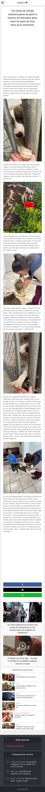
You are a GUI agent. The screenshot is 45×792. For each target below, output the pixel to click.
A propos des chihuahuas (21, 713)
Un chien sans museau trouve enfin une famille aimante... (25, 696)
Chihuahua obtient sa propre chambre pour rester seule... (25, 727)
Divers (18, 675)
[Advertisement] (22, 52)
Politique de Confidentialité (15, 746)
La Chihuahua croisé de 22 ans (26, 677)
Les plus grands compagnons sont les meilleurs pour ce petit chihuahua (24, 764)
